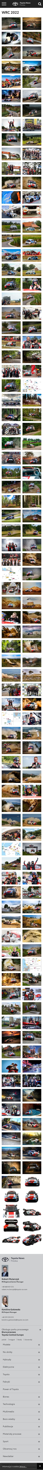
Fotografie (3, 8)
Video (3, 12)
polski (4, 1339)
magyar (12, 1339)
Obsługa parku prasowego (15, 1329)
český (20, 1339)
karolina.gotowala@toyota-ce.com (15, 1320)
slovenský (28, 1339)
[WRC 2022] (11, 23)
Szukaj (4, 18)
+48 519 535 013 (8, 1317)
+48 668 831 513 (8, 1287)
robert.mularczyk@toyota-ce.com (14, 1289)
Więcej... (23, 1466)
